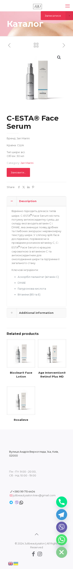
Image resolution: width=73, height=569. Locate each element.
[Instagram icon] (39, 554)
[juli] (37, 6)
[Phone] (61, 502)
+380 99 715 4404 (24, 491)
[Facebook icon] (33, 554)
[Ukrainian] (16, 563)
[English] (10, 563)
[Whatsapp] (61, 539)
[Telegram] (61, 514)
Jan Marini (26, 162)
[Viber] (61, 527)
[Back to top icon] (36, 534)
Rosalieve (21, 419)
